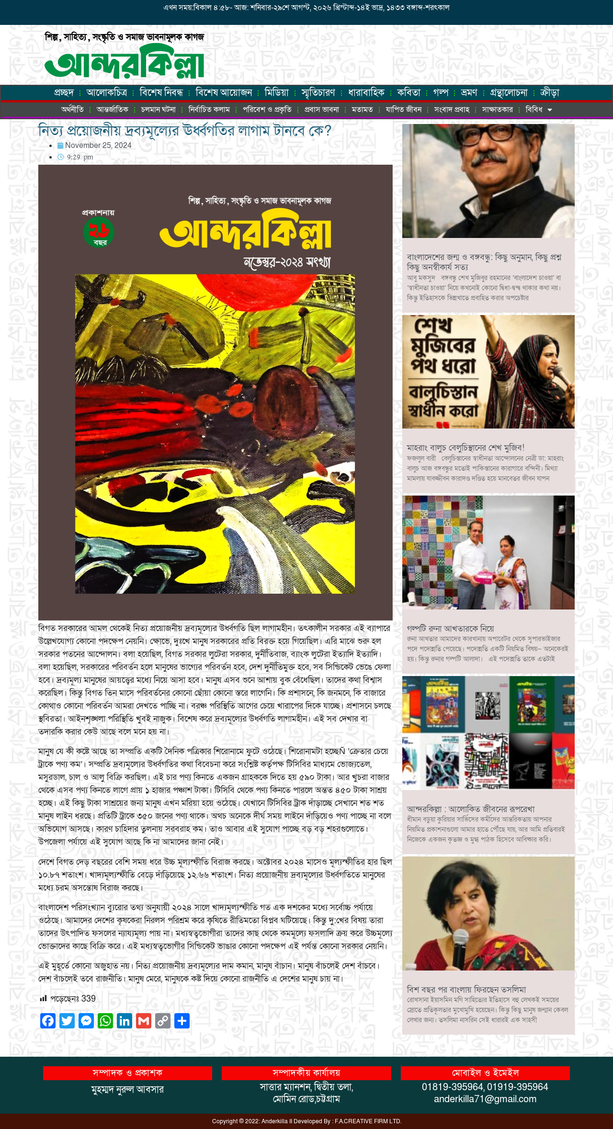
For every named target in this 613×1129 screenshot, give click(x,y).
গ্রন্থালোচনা (509, 93)
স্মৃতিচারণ (318, 93)
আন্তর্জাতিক (112, 109)
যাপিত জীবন (403, 109)
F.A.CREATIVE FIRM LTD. (368, 1121)
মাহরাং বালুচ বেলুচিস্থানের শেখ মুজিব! (465, 447)
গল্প (440, 93)
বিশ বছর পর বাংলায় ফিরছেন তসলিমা (466, 989)
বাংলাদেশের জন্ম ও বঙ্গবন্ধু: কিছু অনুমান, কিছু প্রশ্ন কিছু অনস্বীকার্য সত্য (484, 262)
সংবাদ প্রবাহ (451, 109)
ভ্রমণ (469, 93)
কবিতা (408, 93)
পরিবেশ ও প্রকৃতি (267, 109)
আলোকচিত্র (107, 93)
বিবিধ (534, 109)
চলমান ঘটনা (158, 109)
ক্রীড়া (550, 93)
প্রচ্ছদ (64, 93)
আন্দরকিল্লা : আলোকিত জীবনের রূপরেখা (470, 809)
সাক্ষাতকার (497, 109)
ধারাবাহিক (366, 93)
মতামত (362, 109)
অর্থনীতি (72, 109)
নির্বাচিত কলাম (209, 109)
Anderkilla (274, 1121)
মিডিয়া (277, 93)
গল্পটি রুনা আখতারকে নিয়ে (450, 628)
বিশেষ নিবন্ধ (161, 93)
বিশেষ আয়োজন (224, 93)
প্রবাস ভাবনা (322, 109)
